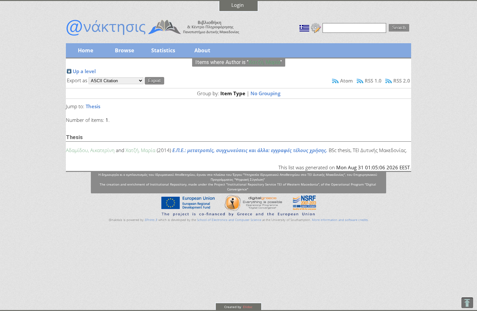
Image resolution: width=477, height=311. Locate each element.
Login (237, 5)
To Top (467, 302)
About (202, 50)
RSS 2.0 (401, 80)
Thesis (93, 106)
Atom (346, 80)
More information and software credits (340, 220)
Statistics (163, 50)
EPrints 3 (151, 220)
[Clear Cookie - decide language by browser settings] (316, 27)
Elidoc (247, 307)
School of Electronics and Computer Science (229, 220)
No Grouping (265, 93)
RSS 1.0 (373, 80)
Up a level (84, 71)
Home (85, 50)
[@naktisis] (163, 36)
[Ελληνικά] (304, 27)
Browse (124, 50)
